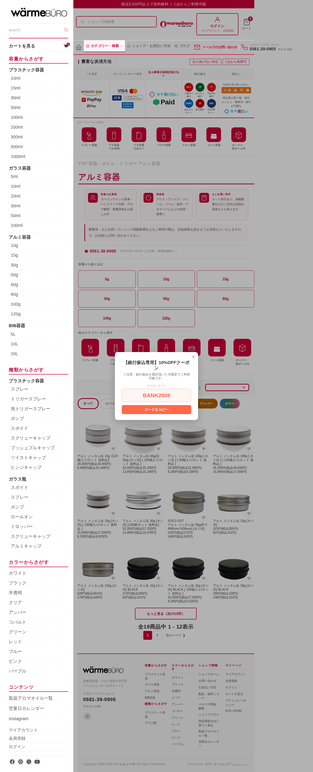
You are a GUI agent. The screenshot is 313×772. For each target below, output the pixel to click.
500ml (17, 146)
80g (14, 294)
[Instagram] (20, 761)
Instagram (18, 718)
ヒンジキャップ (26, 467)
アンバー (17, 612)
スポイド (19, 428)
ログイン (17, 746)
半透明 (15, 592)
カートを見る (38, 46)
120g (16, 313)
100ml (17, 117)
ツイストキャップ (28, 457)
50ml (15, 107)
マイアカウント (23, 730)
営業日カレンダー (26, 708)
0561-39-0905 (263, 49)
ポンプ (17, 418)
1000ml (18, 156)
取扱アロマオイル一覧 (31, 698)
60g (14, 284)
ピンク (15, 661)
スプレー (19, 389)
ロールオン (22, 516)
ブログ (184, 46)
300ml (17, 136)
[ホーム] (78, 47)
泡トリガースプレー (30, 408)
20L (14, 353)
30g (14, 265)
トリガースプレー (28, 399)
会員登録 (17, 738)
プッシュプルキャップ (33, 447)
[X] (28, 761)
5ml (14, 176)
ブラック (17, 583)
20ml (15, 196)
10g (14, 245)
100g (16, 304)
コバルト (17, 622)
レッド (15, 641)
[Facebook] (12, 761)
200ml (17, 127)
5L (13, 334)
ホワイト (17, 573)
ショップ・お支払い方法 (151, 46)
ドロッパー (22, 526)
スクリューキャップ (30, 438)
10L (14, 344)
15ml (15, 88)
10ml (15, 78)
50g (14, 274)
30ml (15, 97)
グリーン (17, 631)
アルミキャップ (26, 546)
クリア (15, 602)
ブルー (15, 651)
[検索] (66, 30)
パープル (17, 671)
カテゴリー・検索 (105, 46)
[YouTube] (37, 761)
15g (14, 255)
